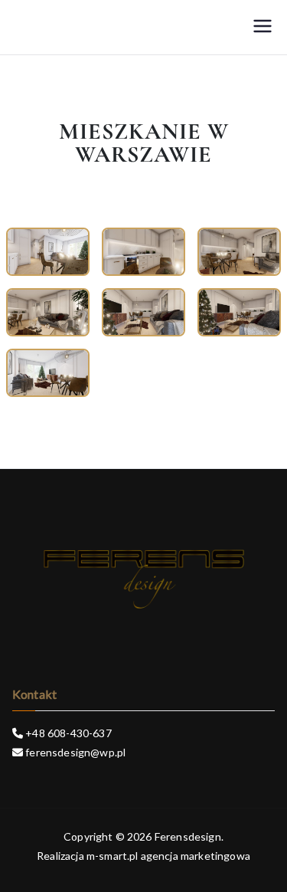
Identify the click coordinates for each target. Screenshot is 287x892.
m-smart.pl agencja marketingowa (168, 855)
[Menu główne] (262, 27)
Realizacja (60, 855)
